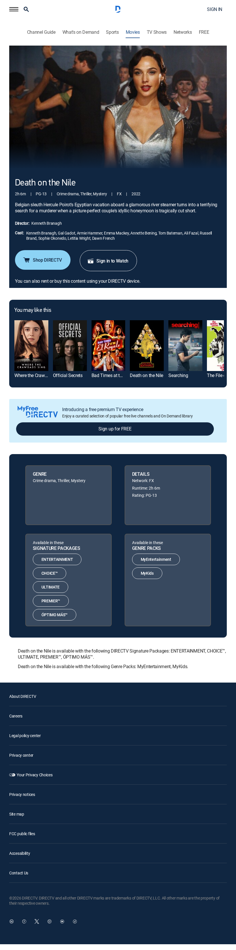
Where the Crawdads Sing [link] (39, 375)
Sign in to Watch (112, 261)
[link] (31, 345)
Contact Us (18, 873)
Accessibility (19, 853)
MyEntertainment (156, 559)
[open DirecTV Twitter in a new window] (37, 921)
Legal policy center (25, 735)
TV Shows (157, 32)
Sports (112, 32)
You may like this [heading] (32, 310)
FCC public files (22, 833)
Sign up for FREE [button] (114, 429)
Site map (16, 814)
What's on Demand (80, 32)
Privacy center (21, 755)
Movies (133, 32)
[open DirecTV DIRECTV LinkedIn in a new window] (11, 921)
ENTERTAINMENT (57, 559)
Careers (15, 716)
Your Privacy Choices (34, 774)
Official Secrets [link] (68, 375)
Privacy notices (22, 794)
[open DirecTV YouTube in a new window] (62, 921)
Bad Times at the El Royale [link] (118, 375)
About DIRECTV (22, 696)
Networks (183, 32)
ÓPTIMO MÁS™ (54, 614)
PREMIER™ (50, 601)
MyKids (147, 573)
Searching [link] (178, 375)
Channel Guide (41, 32)
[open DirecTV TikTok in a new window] (75, 921)
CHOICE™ (49, 573)
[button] (13, 9)
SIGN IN (214, 9)
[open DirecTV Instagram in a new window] (49, 921)
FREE (204, 32)
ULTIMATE (50, 587)
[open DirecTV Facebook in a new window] (24, 921)
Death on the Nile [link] (146, 375)
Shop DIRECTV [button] (47, 260)
